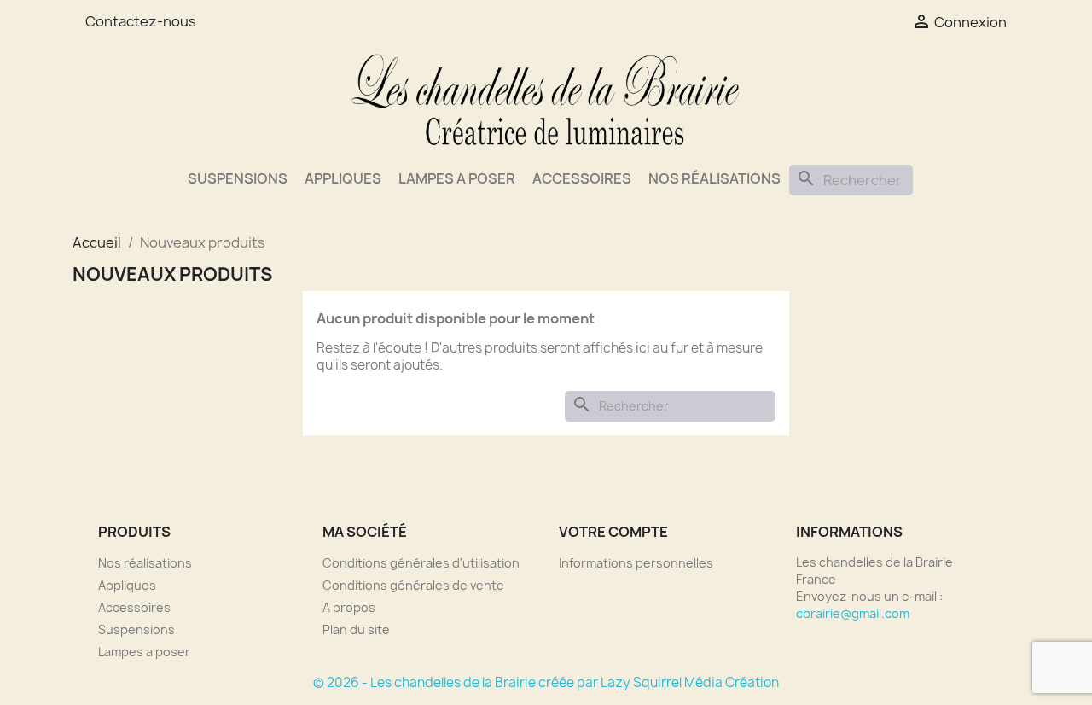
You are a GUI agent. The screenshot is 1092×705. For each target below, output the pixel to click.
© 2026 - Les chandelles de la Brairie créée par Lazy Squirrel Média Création (546, 682)
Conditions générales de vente (413, 585)
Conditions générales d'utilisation (421, 563)
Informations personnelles (636, 563)
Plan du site (356, 629)
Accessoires (581, 178)
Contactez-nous (140, 21)
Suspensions (238, 178)
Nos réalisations (714, 178)
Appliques (343, 178)
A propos (348, 607)
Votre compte (613, 531)
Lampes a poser (456, 178)
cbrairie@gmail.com (852, 613)
